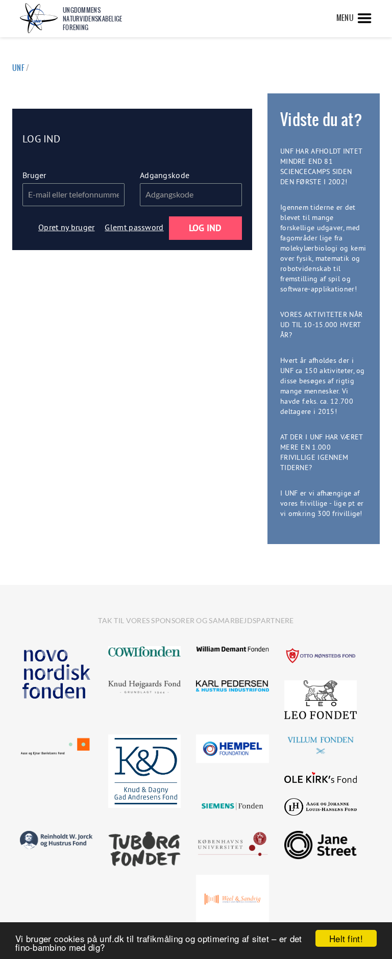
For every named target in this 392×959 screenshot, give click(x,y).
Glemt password (134, 227)
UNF (18, 67)
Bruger (34, 175)
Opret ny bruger (66, 227)
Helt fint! (346, 938)
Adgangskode (164, 175)
